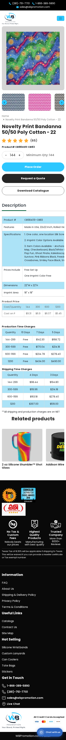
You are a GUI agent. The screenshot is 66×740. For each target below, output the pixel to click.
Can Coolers (10, 659)
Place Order (33, 167)
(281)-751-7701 (21, 3)
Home (5, 116)
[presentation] (4, 102)
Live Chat (13, 704)
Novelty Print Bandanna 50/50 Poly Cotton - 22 (33, 119)
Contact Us (9, 627)
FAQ (4, 583)
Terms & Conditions (15, 607)
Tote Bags (8, 665)
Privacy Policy (11, 601)
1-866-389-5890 (45, 3)
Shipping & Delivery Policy (19, 595)
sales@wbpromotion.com (34, 7)
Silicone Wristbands (15, 647)
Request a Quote (33, 178)
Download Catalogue (33, 191)
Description (14, 205)
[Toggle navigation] (60, 18)
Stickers (7, 672)
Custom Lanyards (13, 653)
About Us (8, 589)
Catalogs (8, 621)
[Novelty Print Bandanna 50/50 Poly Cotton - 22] (33, 58)
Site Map (7, 633)
